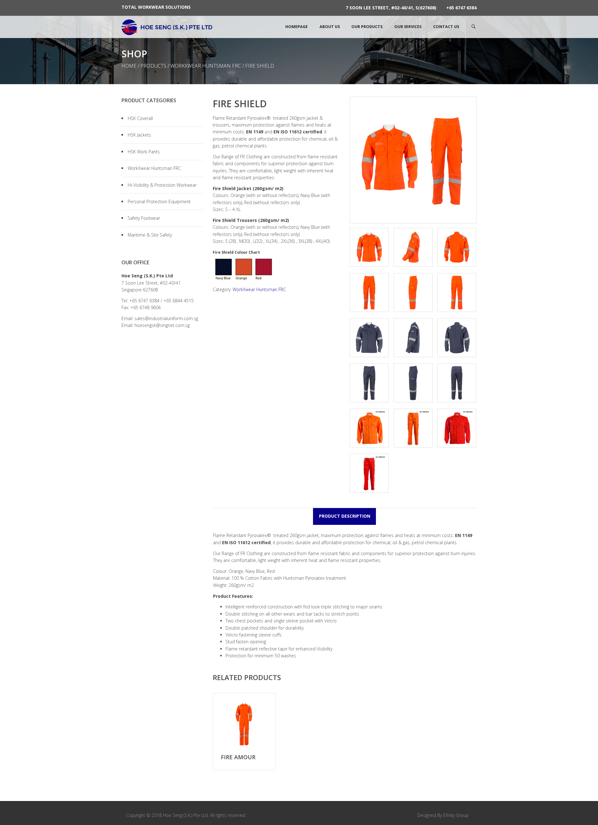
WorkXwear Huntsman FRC (205, 65)
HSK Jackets (139, 135)
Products (153, 65)
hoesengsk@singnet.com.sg (162, 325)
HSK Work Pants (144, 152)
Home (128, 65)
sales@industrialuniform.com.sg (166, 318)
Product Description (344, 516)
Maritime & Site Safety (150, 235)
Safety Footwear (144, 218)
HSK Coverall (140, 118)
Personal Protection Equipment (159, 201)
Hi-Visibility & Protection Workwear (162, 185)
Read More (244, 724)
